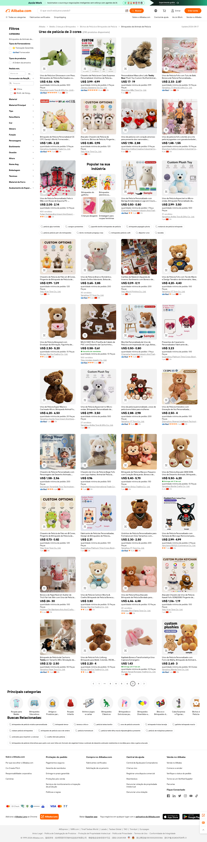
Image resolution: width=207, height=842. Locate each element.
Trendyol (133, 829)
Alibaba (42, 26)
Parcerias (171, 784)
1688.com (74, 829)
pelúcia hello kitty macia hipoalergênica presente (120, 731)
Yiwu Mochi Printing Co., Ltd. (133, 291)
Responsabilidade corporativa (19, 773)
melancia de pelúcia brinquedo (170, 227)
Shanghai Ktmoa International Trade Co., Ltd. (98, 486)
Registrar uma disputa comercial (140, 773)
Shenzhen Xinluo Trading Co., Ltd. (135, 486)
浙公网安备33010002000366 (149, 838)
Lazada (104, 829)
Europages (144, 829)
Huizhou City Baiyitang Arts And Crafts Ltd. (58, 609)
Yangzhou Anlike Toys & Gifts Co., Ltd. (178, 216)
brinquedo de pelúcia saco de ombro (55, 731)
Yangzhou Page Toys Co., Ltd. (52, 669)
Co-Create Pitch (13, 768)
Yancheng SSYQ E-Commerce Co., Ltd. (179, 545)
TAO (125, 829)
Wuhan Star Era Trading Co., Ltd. (54, 354)
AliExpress (63, 829)
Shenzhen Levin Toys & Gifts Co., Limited (58, 90)
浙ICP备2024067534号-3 (175, 838)
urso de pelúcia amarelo (130, 724)
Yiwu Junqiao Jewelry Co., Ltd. (94, 360)
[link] (203, 815)
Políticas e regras (53, 792)
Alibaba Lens (21, 817)
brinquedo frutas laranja (157, 724)
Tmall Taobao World (89, 829)
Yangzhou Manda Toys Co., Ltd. (175, 669)
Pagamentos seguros (55, 763)
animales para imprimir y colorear (25, 737)
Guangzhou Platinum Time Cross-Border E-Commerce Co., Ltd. (180, 357)
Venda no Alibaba (174, 763)
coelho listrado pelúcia (56, 737)
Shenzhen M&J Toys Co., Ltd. (133, 90)
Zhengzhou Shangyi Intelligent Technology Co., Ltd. (180, 421)
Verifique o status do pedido (179, 773)
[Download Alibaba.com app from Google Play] (191, 816)
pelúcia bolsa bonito (104, 724)
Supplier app (91, 817)
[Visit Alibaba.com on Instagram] (185, 796)
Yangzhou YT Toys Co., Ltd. (92, 295)
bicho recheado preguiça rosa (91, 233)
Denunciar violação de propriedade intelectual (141, 785)
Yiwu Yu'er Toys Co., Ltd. (91, 151)
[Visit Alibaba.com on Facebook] (168, 796)
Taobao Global (115, 829)
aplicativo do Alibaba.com (148, 817)
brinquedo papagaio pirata (139, 227)
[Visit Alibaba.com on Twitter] (179, 796)
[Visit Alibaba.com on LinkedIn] (174, 796)
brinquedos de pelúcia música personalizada (29, 724)
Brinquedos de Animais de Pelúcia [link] (136, 26)
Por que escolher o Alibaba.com (19, 763)
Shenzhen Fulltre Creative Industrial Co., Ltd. (139, 149)
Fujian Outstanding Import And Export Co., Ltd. (58, 214)
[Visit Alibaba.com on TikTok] (196, 796)
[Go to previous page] (93, 683)
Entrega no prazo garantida (57, 773)
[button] (126, 10)
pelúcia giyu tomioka (52, 227)
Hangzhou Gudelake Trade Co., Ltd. (55, 149)
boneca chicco (82, 724)
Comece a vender (174, 768)
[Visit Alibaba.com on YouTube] (191, 796)
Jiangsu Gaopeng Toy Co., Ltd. (94, 87)
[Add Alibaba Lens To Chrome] (49, 816)
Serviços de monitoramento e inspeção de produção (63, 785)
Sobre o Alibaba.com (15, 757)
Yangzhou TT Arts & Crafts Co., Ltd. (177, 87)
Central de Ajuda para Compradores (142, 763)
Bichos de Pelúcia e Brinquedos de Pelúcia (98, 26)
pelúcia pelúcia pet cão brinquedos (57, 233)
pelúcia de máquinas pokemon (161, 731)
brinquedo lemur (61, 724)
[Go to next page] (144, 683)
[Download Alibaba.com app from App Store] (171, 816)
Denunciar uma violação (136, 792)
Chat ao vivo (131, 768)
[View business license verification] (129, 837)
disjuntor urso (144, 233)
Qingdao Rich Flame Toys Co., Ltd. (136, 610)
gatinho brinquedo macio (185, 724)
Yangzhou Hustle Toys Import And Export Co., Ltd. (58, 419)
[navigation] (21, 355)
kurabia (161, 233)
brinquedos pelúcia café (120, 233)
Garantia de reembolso (56, 768)
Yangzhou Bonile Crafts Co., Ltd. (176, 486)
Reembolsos (131, 779)
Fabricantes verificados (96, 763)
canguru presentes (75, 227)
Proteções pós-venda (55, 779)
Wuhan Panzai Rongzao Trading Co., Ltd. (138, 672)
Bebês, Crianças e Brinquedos (62, 26)
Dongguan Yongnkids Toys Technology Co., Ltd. (58, 486)
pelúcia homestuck (85, 731)
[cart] (165, 11)
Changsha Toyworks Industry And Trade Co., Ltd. (139, 210)
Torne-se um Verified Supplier (180, 779)
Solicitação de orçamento (97, 768)
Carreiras (10, 779)
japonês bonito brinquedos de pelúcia (106, 227)
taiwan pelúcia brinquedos (22, 731)
